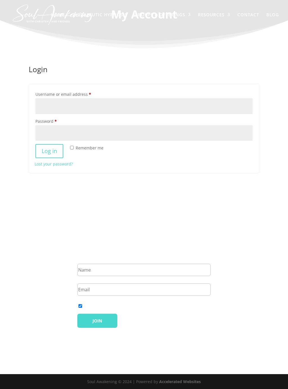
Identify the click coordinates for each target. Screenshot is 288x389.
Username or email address (71, 94)
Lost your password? (54, 164)
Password (54, 121)
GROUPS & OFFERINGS (159, 15)
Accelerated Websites (180, 381)
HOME (58, 15)
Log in (49, 151)
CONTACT (248, 15)
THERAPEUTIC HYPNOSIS (99, 15)
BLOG (272, 15)
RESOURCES (211, 15)
